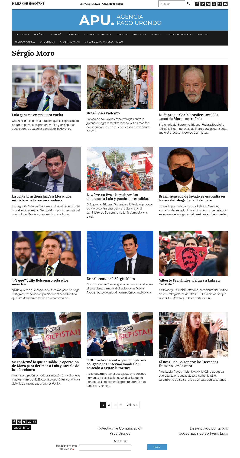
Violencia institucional (98, 34)
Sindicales (139, 34)
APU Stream (47, 41)
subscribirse (22, 427)
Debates (202, 34)
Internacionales (25, 41)
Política (39, 34)
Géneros (72, 34)
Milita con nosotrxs (28, 3)
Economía (56, 34)
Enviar (157, 447)
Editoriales (22, 34)
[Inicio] (120, 20)
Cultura (123, 34)
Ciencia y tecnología (179, 34)
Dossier (156, 34)
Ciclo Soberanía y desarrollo (104, 41)
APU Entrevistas (70, 41)
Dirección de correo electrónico (66, 447)
